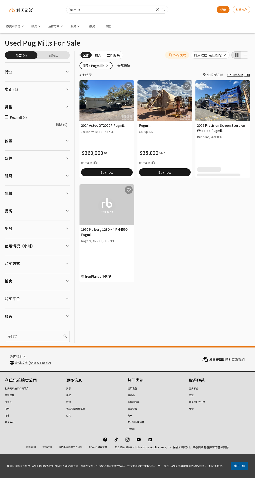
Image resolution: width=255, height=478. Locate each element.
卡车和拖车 (133, 401)
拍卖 (34, 26)
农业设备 (132, 408)
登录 (223, 10)
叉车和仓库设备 (136, 422)
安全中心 (9, 422)
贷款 (68, 401)
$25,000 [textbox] (149, 153)
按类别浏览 (13, 26)
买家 (68, 388)
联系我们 (238, 359)
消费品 (131, 395)
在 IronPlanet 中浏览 (96, 276)
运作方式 (53, 26)
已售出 (53, 55)
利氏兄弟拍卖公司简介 (17, 388)
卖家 (68, 395)
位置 (108, 26)
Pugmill (144, 125)
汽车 (130, 415)
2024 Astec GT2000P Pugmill (103, 125)
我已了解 (239, 465)
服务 (73, 26)
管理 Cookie (171, 465)
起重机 (131, 429)
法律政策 (47, 447)
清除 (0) (61, 124)
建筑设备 (132, 388)
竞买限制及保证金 (75, 408)
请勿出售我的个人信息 (70, 447)
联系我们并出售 (197, 401)
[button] (177, 55)
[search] (65, 336)
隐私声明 (31, 447)
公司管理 (9, 395)
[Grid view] (236, 55)
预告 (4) (21, 55)
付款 (68, 415)
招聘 (7, 408)
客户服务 (193, 388)
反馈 (191, 408)
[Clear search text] (157, 9)
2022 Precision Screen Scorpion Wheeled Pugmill (221, 128)
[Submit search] (163, 9)
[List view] (245, 55)
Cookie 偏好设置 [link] (98, 447)
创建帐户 (241, 10)
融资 (92, 26)
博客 (7, 415)
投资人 (8, 401)
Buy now (106, 172)
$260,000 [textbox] (92, 153)
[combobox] (210, 55)
